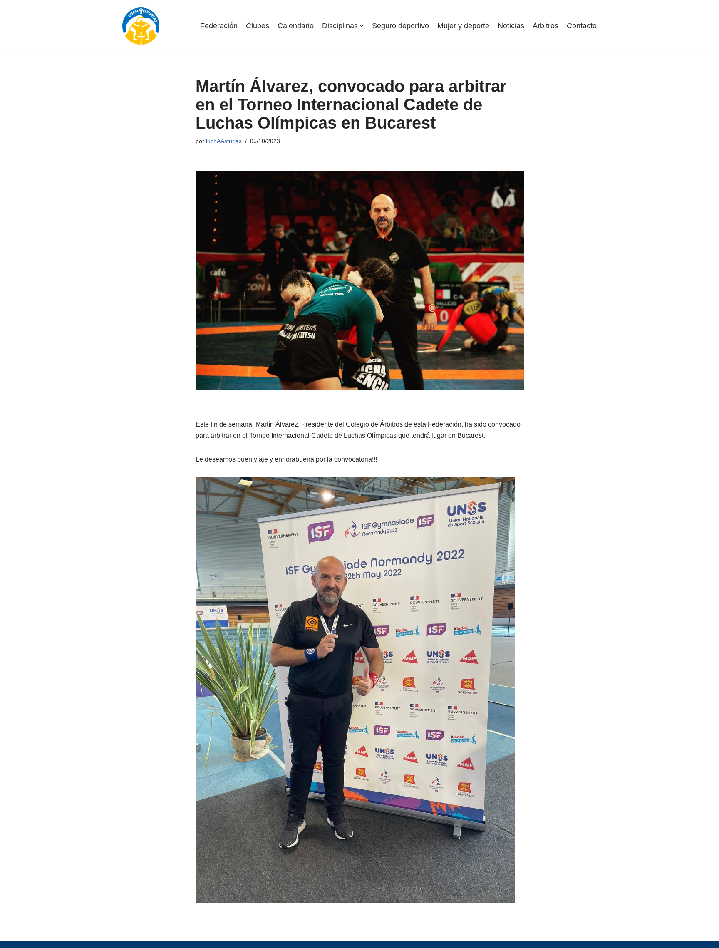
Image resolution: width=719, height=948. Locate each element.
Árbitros (545, 26)
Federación (219, 26)
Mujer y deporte (463, 26)
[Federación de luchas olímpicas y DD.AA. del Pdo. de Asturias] (140, 26)
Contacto (582, 26)
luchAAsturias (224, 141)
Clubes (257, 26)
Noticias (511, 26)
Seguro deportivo (400, 26)
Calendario (296, 26)
